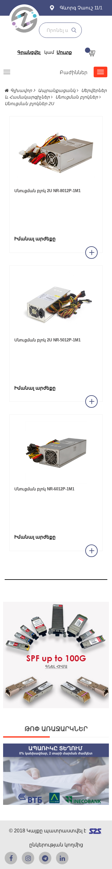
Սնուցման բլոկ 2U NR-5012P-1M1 (47, 340)
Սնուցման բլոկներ (77, 97)
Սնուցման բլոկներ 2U (29, 103)
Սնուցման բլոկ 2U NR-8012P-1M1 (47, 190)
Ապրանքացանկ (57, 90)
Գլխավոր (21, 90)
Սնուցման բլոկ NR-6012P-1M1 (44, 489)
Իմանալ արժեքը (35, 238)
